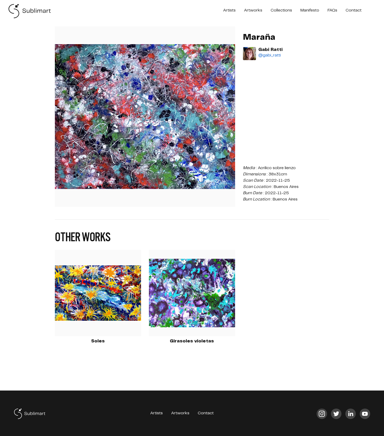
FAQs (332, 10)
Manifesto (309, 10)
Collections (281, 10)
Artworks (253, 10)
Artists (229, 10)
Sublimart (30, 11)
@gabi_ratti (269, 55)
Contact (354, 10)
